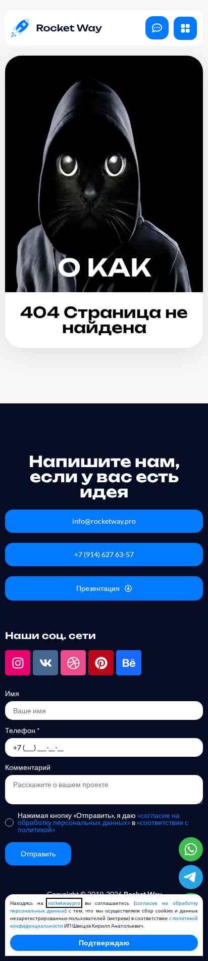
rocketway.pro (64, 903)
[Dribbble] (73, 662)
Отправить (38, 853)
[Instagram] (17, 662)
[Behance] (128, 662)
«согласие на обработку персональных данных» (99, 819)
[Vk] (45, 662)
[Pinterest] (101, 662)
